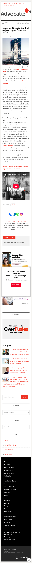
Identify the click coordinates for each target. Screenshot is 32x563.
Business (7, 464)
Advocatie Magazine (10, 489)
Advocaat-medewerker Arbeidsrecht (13, 243)
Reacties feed (9, 449)
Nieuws (13, 204)
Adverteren (7, 522)
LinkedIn (7, 503)
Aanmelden (16, 285)
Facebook (7, 500)
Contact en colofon (8, 6)
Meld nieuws (8, 519)
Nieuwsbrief (6, 3)
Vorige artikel (11, 221)
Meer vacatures (24, 248)
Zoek (25, 397)
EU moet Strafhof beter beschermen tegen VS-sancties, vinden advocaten (19, 361)
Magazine (14, 3)
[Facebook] (10, 214)
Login (6, 440)
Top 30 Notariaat (9, 487)
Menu (6, 23)
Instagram (7, 506)
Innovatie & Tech (9, 470)
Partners (6, 495)
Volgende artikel (21, 221)
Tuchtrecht (7, 476)
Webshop (22, 3)
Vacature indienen (9, 525)
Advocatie (16, 12)
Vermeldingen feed (10, 445)
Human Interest (9, 467)
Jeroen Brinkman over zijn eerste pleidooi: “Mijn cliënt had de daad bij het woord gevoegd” (19, 352)
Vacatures (7, 492)
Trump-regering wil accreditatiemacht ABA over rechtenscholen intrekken (18, 370)
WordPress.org (9, 454)
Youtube (6, 509)
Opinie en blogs (9, 473)
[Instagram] (21, 214)
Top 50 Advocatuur (10, 484)
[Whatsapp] (17, 214)
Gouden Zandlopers (10, 481)
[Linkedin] (14, 214)
